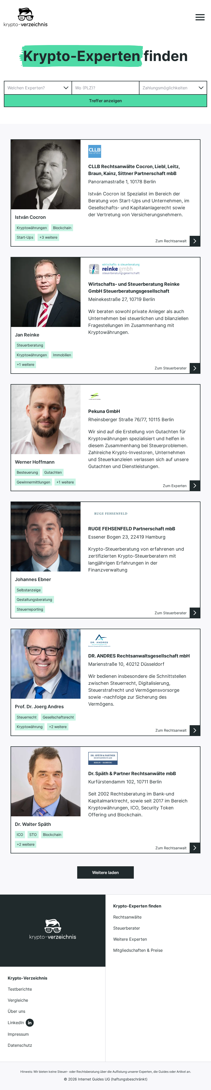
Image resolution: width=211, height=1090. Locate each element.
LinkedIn (16, 1022)
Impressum (18, 1034)
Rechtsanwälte (127, 917)
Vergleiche (18, 1000)
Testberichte (20, 989)
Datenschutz (20, 1045)
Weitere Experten (130, 939)
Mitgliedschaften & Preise (138, 950)
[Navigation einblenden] (200, 17)
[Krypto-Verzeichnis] (25, 17)
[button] (38, 87)
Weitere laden (105, 872)
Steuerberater (126, 928)
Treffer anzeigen (105, 100)
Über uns (16, 1011)
